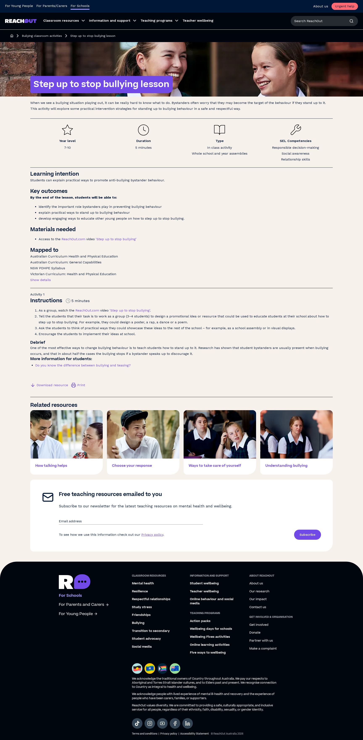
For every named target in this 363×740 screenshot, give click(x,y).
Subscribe (308, 535)
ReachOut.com (73, 239)
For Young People (19, 6)
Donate (254, 633)
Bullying (138, 623)
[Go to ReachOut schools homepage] (74, 581)
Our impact (258, 599)
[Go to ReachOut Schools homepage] (21, 21)
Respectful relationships (151, 599)
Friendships (141, 615)
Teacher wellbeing (204, 591)
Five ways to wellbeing (208, 653)
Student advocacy (146, 639)
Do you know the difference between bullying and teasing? (83, 365)
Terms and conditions (144, 734)
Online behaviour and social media (211, 601)
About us (320, 6)
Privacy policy (152, 535)
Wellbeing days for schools (211, 629)
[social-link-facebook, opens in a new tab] (175, 723)
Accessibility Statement (194, 734)
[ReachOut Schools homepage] (11, 35)
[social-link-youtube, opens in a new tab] (162, 723)
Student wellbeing (204, 583)
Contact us (257, 607)
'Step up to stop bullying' (116, 239)
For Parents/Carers (51, 6)
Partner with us (261, 641)
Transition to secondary (151, 631)
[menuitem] (63, 21)
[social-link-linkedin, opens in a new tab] (187, 723)
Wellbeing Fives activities (210, 637)
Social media (142, 647)
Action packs (200, 621)
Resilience (140, 591)
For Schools (80, 6)
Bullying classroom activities (42, 35)
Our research (259, 591)
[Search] (351, 21)
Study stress (142, 607)
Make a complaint (263, 649)
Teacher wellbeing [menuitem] (198, 21)
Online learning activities (210, 645)
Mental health (143, 583)
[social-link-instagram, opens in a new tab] (150, 723)
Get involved (258, 625)
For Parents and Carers (81, 604)
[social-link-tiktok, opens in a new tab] (137, 723)
